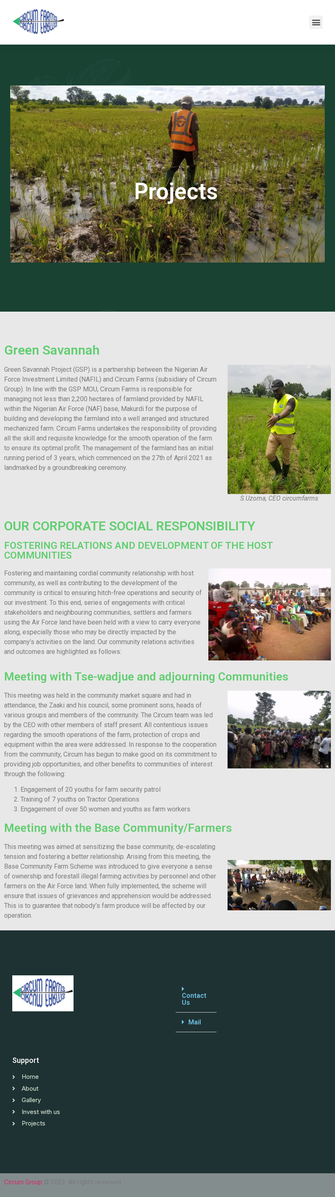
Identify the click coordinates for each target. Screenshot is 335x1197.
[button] (316, 22)
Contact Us (194, 999)
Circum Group (23, 1182)
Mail (194, 1022)
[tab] (196, 996)
